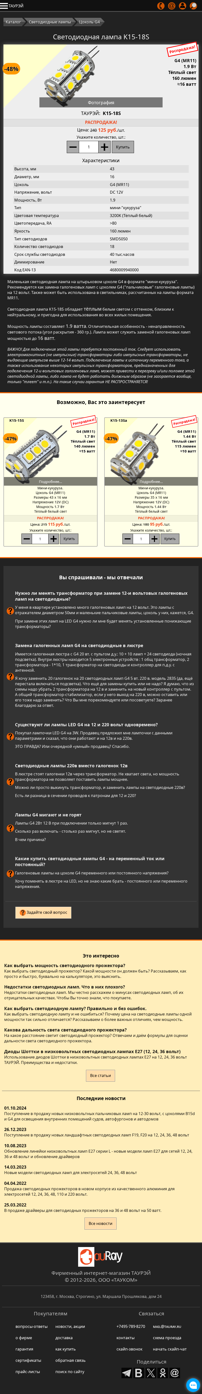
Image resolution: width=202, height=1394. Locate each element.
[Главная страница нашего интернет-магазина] (101, 1257)
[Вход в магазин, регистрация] (183, 6)
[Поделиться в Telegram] (126, 1372)
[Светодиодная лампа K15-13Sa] (151, 454)
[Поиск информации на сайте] (193, 6)
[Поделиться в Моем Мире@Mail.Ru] (174, 1372)
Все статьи (100, 1075)
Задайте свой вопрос (47, 912)
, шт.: (101, 137)
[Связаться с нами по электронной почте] (172, 6)
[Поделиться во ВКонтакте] (139, 1372)
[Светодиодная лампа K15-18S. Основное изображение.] (101, 75)
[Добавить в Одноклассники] (162, 1372)
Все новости (100, 1223)
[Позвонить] (161, 6)
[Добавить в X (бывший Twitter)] (151, 1372)
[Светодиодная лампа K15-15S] (50, 454)
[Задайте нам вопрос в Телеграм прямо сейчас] (193, 1385)
